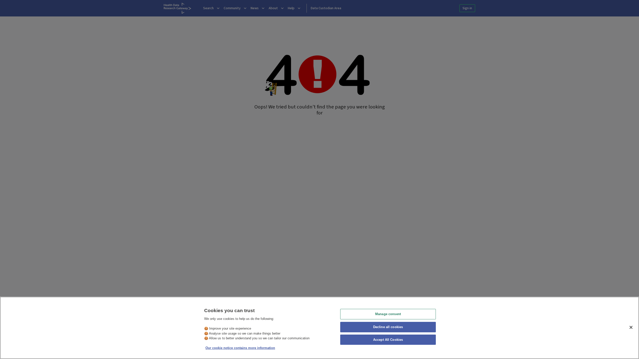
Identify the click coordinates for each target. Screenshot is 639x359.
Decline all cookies (388, 327)
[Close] (631, 327)
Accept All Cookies (388, 340)
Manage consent (388, 314)
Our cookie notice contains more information (240, 348)
